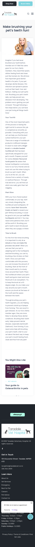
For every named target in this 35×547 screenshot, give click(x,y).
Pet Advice (12, 381)
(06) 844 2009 (6, 469)
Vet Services (6, 481)
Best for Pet (5, 488)
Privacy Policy (7, 534)
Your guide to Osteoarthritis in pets (16, 387)
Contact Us (5, 498)
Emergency (5, 485)
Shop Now (9, 4)
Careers (4, 491)
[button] (30, 517)
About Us (4, 478)
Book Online (25, 4)
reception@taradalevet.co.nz (12, 466)
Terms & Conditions (21, 534)
